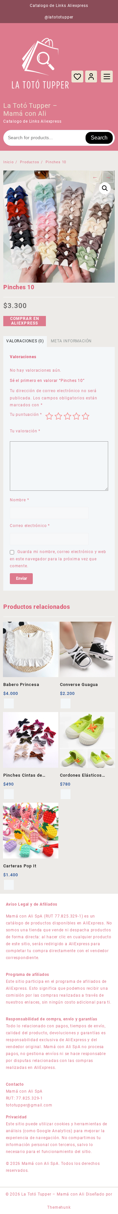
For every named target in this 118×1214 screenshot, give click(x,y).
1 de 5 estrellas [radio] (49, 416)
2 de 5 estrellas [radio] (58, 416)
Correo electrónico (30, 525)
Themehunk (58, 1207)
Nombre (19, 500)
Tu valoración (25, 431)
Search (99, 137)
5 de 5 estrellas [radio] (85, 416)
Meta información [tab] (71, 341)
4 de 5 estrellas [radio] (76, 416)
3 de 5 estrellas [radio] (67, 416)
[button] (105, 188)
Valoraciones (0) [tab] (25, 341)
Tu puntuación (26, 414)
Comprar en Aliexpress (24, 321)
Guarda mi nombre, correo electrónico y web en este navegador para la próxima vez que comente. (58, 558)
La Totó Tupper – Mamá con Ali (30, 109)
